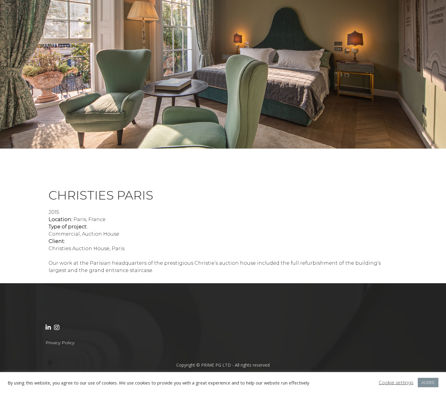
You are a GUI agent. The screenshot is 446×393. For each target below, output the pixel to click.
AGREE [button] (428, 382)
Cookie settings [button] (396, 382)
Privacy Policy (60, 342)
